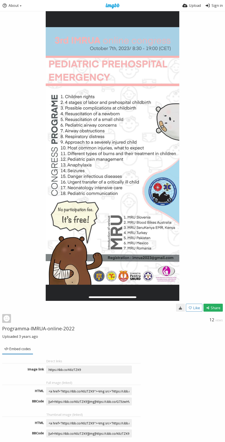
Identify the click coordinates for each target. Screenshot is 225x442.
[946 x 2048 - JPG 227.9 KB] (180, 308)
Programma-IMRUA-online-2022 (38, 328)
